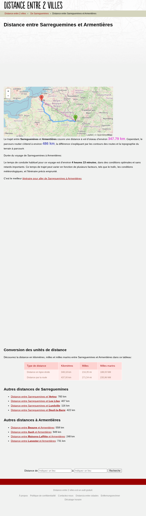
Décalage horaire (73, 499)
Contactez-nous (65, 495)
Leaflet (90, 134)
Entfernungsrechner (110, 495)
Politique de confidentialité (43, 495)
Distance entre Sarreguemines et (34, 396)
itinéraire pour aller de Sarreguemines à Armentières (52, 178)
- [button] (8, 95)
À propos (23, 495)
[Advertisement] (34, 56)
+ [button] (8, 91)
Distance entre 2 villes (15, 13)
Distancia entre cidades (87, 495)
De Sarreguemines (39, 13)
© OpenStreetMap (103, 134)
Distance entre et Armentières (32, 427)
